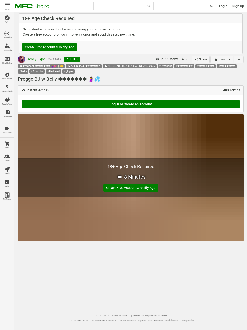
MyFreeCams (145, 320)
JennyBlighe (36, 59)
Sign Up (238, 6)
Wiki (92, 320)
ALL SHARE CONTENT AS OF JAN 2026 (131, 66)
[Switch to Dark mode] (211, 6)
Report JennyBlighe (183, 320)
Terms (99, 320)
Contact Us (110, 320)
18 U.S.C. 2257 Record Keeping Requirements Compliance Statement (130, 315)
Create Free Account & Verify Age (49, 47)
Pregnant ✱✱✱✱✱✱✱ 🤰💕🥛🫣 (43, 66)
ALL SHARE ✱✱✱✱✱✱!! (85, 66)
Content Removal (127, 320)
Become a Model (163, 320)
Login (223, 6)
